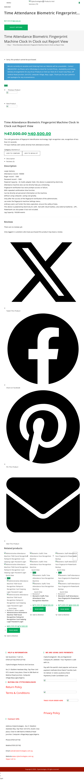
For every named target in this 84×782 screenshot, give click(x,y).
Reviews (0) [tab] (10, 161)
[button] (11, 635)
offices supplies (19, 610)
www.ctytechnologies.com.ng (22, 756)
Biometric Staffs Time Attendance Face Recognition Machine (41, 598)
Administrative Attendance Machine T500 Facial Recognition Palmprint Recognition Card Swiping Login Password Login (17, 617)
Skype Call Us (11, 759)
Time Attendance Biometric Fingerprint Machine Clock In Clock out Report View (38, 45)
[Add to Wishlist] (75, 554)
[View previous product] (7, 90)
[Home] (4, 45)
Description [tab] (10, 159)
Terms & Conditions (18, 693)
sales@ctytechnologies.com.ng (21, 751)
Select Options (16, 27)
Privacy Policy (52, 713)
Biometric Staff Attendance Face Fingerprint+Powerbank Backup (69, 598)
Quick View (9, 575)
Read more (13, 630)
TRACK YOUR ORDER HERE (53, 700)
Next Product (11, 104)
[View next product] (17, 104)
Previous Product (14, 90)
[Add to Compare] (75, 558)
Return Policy (14, 687)
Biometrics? (15, 150)
